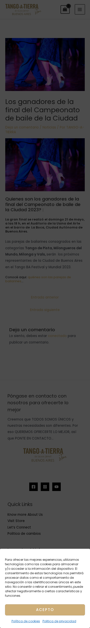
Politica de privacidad (59, 621)
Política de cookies (26, 621)
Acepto (45, 609)
